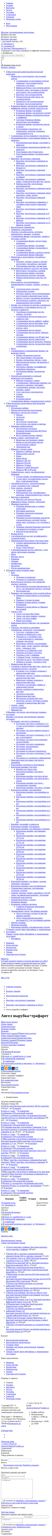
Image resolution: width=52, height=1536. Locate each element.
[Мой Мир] (9, 1068)
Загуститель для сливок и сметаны (31, 424)
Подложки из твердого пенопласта (31, 751)
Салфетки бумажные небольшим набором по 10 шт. (30, 907)
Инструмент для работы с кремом (30, 271)
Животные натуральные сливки (30, 440)
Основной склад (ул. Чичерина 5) (8, 1204)
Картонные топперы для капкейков (31, 643)
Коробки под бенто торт (26, 769)
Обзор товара (6, 1036)
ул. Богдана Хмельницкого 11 (13, 48)
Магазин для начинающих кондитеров (17, 32)
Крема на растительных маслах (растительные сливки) (29, 443)
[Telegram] (16, 1068)
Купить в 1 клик (24, 1056)
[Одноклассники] (6, 1068)
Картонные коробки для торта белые (32, 776)
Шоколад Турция (23, 465)
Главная (9, 3)
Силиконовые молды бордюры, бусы (32, 323)
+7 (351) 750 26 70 (9, 1444)
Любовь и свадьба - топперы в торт (31, 662)
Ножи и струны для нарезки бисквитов (33, 298)
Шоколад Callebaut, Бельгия (28, 451)
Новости (4, 959)
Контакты (10, 8)
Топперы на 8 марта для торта (29, 653)
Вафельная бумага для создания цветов (33, 88)
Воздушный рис (23, 591)
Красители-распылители (26, 531)
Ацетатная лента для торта (27, 289)
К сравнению (9, 1061)
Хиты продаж (12, 945)
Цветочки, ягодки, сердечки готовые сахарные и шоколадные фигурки (32, 702)
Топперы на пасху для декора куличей (32, 659)
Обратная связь (7, 1441)
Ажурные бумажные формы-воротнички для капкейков (28, 121)
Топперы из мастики (25, 694)
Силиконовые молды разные (28, 330)
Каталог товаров (8, 67)
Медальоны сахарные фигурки (29, 698)
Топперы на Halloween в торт (28, 634)
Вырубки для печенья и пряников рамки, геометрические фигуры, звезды (33, 180)
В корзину (16, 1052)
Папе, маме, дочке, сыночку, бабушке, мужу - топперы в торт (32, 647)
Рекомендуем (11, 950)
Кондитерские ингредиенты (18, 1342)
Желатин (20, 419)
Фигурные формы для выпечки (29, 358)
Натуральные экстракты (26, 428)
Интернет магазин (9, 39)
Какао (18, 456)
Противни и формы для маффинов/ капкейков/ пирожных (31, 368)
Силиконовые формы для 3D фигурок (32, 337)
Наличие (5, 1042)
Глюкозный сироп (24, 490)
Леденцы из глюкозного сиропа (29, 579)
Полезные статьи (13, 19)
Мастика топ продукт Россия (28, 499)
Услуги (9, 10)
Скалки (19, 394)
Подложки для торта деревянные (30, 744)
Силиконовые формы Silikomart (29, 255)
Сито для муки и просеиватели (29, 392)
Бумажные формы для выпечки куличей (33, 113)
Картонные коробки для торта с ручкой (33, 788)
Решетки (20, 396)
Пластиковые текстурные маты (29, 152)
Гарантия (10, 17)
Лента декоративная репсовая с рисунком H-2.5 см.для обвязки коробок (33, 919)
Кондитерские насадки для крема (30, 275)
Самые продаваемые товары (13, 1243)
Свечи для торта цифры (26, 618)
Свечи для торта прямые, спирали (30, 616)
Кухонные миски (23, 399)
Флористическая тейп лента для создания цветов (30, 98)
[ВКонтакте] (2, 1068)
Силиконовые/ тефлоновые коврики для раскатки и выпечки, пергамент (33, 384)
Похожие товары (8, 1040)
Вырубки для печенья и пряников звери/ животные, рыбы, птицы (33, 194)
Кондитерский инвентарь (17, 1340)
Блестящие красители (25, 511)
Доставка (10, 12)
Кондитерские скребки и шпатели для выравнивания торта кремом (32, 301)
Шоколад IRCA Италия (26, 470)
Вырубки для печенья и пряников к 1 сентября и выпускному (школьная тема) (32, 204)
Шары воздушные (24, 621)
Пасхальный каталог (10, 1085)
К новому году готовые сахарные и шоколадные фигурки (31, 672)
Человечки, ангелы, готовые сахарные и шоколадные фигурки (33, 676)
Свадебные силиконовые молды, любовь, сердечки (30, 313)
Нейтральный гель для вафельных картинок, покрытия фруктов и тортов (32, 493)
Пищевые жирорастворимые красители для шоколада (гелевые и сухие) (33, 528)
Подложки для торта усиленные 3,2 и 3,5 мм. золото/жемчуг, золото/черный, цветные (32, 726)
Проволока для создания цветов (30, 101)
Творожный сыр (23, 447)
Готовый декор (12, 1345)
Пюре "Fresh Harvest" (25, 547)
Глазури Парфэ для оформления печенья (33, 476)
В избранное (19, 1058)
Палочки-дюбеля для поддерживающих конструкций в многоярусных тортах (33, 295)
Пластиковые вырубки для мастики (31, 266)
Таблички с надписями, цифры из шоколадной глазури (30, 686)
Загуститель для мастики (27, 422)
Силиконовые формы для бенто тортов (33, 252)
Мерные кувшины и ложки (28, 380)
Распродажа (11, 947)
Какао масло (21, 458)
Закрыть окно (7, 1236)
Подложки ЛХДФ (24, 749)
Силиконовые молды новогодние (30, 339)
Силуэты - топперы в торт (27, 632)
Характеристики (8, 1038)
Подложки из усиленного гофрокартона (33, 758)
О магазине (11, 14)
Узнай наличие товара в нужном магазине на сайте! (23, 963)
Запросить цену (24, 1527)
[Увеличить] (13, 1045)
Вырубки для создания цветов (29, 95)
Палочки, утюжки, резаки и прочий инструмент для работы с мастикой (31, 262)
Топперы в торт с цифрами (27, 655)
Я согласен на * (25, 1501)
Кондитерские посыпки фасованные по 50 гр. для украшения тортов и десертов (33, 587)
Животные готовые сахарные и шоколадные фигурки (29, 681)
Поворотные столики (25, 291)
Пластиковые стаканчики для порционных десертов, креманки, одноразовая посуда (30, 131)
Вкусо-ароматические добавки (29, 435)
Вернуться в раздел (9, 1033)
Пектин (19, 415)
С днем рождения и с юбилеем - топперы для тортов (30, 640)
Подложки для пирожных (27, 746)
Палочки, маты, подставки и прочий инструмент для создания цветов (32, 91)
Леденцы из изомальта (25, 577)
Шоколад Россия (23, 463)
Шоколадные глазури (25, 454)
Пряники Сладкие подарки (28, 600)
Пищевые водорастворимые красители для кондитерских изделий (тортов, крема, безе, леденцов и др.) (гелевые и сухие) (33, 521)
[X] (13, 1068)
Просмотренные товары (11, 1240)
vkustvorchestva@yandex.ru (37, 1408)
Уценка (9, 952)
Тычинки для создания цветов (29, 104)
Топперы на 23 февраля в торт (29, 650)
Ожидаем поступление (16, 954)
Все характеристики (9, 1080)
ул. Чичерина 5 (7, 44)
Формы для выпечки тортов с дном (31, 360)
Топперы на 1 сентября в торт (29, 637)
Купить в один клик (29, 1503)
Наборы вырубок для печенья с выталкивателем (29, 185)
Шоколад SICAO (23, 460)
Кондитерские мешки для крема (30, 273)
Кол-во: (4, 1460)
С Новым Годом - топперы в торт (30, 657)
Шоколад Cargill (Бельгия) (27, 467)
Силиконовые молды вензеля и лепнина (33, 342)
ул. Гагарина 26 (7, 46)
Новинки (10, 943)
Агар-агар (20, 417)
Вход (8, 23)
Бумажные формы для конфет (29, 111)
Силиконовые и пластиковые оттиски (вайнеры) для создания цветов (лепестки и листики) (32, 83)
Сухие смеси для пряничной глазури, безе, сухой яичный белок (32, 480)
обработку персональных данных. (30, 1501)
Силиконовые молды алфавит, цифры (32, 321)
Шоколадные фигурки (25, 696)
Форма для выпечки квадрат (28, 355)
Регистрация (11, 26)
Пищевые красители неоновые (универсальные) (29, 514)
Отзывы (9, 5)
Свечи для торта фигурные (27, 614)
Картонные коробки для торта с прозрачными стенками (29, 784)
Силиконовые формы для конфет (30, 245)
